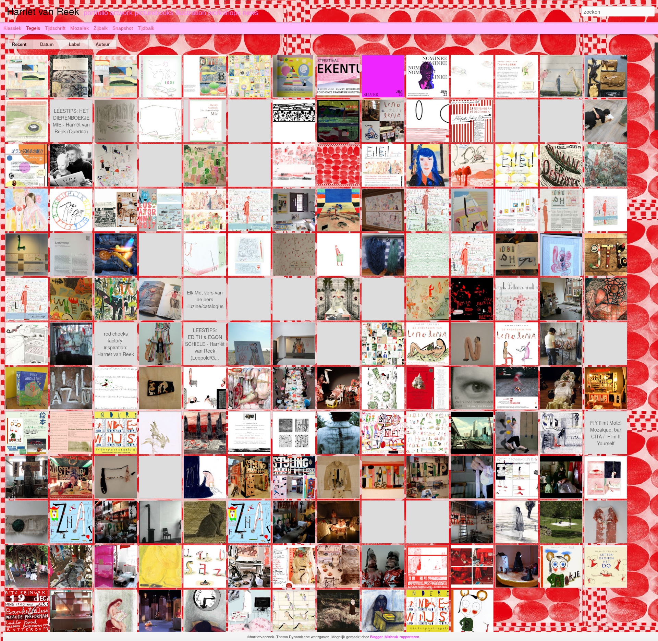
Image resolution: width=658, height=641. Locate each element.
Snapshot (122, 28)
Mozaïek (79, 28)
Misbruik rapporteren (402, 636)
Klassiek (12, 28)
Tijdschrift (55, 28)
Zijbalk (101, 28)
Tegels (33, 28)
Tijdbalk (146, 28)
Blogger (376, 636)
